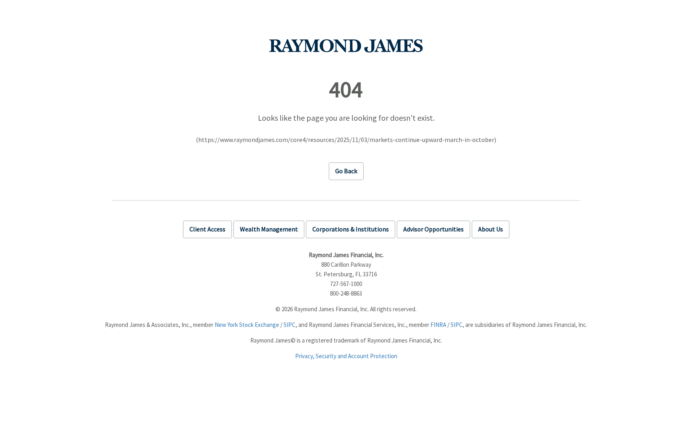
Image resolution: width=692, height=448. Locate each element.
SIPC (290, 324)
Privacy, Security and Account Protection (346, 356)
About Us (490, 229)
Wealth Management (269, 229)
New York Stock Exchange (247, 324)
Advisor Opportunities (433, 229)
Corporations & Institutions (350, 229)
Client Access (207, 229)
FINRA (438, 324)
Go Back (346, 171)
